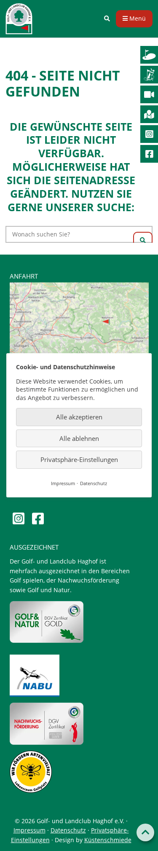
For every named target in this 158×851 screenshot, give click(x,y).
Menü (137, 18)
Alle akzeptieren (79, 417)
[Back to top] (145, 832)
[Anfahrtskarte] (79, 327)
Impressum (29, 830)
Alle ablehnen (79, 438)
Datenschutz (68, 830)
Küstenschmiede (107, 840)
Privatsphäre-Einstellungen (79, 460)
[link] (107, 19)
